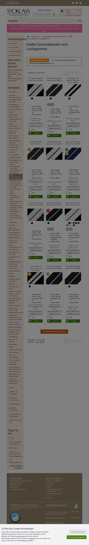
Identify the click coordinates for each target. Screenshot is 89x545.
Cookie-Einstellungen (78, 532)
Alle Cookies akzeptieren (76, 537)
